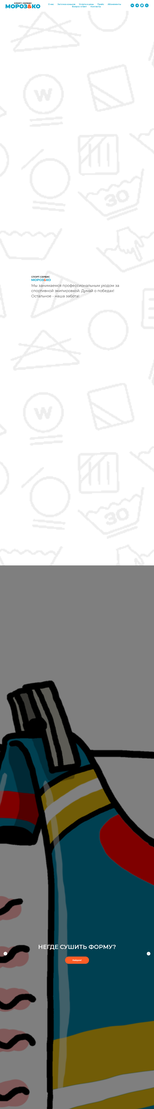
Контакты (95, 6)
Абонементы (114, 4)
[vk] (132, 5)
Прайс (100, 4)
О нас (51, 4)
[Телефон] (147, 5)
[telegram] (137, 5)
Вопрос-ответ (79, 6)
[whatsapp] (142, 5)
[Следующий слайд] (148, 953)
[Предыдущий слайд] (5, 953)
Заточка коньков (66, 4)
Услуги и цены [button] (86, 4)
